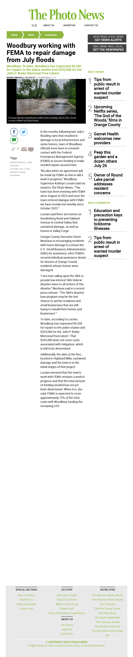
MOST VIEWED (96, 71)
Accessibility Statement (93, 645)
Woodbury (30, 77)
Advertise (69, 25)
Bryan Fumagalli (15, 77)
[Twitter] (24, 132)
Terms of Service (56, 645)
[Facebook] (14, 132)
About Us (48, 25)
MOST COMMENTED (99, 202)
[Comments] (14, 140)
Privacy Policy (73, 645)
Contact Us (91, 25)
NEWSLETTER (100, 3)
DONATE (118, 3)
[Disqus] (46, 453)
